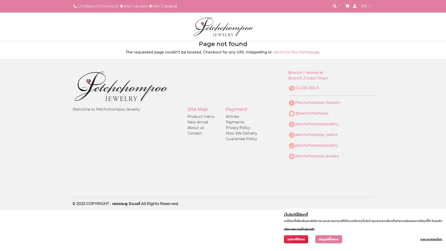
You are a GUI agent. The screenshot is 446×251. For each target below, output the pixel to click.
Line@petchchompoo (98, 6)
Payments (235, 122)
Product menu (201, 116)
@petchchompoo (311, 113)
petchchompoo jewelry (317, 156)
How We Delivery (241, 133)
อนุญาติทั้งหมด (328, 239)
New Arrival (197, 122)
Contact (194, 133)
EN (364, 6)
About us (195, 128)
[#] (347, 6)
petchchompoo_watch (316, 134)
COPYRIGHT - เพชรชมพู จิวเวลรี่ (113, 203)
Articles (232, 116)
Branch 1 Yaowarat (305, 72)
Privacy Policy (238, 128)
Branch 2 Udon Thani (308, 78)
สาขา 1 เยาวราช (136, 6)
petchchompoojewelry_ (317, 124)
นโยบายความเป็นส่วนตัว (299, 229)
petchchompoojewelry (316, 145)
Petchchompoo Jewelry (317, 102)
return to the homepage (296, 52)
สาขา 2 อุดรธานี (165, 6)
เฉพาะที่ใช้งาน (296, 239)
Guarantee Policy (241, 139)
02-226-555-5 (307, 88)
